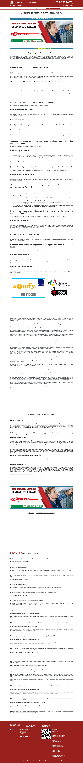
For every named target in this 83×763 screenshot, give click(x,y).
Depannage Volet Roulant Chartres (58, 735)
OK (61, 760)
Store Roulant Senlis (56, 751)
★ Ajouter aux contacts (56, 756)
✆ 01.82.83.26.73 (62, 2)
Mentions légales (45, 726)
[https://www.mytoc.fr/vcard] (46, 734)
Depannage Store (55, 731)
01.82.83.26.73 (27, 736)
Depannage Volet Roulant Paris (16, 5)
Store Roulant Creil (55, 750)
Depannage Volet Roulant (68, 5)
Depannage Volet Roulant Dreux (58, 744)
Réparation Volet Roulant (56, 741)
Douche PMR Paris (55, 740)
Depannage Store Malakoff (57, 749)
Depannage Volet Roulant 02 (57, 745)
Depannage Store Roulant (56, 732)
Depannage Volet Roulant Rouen (58, 736)
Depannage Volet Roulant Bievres (58, 734)
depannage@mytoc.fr (26, 735)
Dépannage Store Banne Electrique (58, 755)
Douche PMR (54, 739)
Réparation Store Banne (56, 754)
